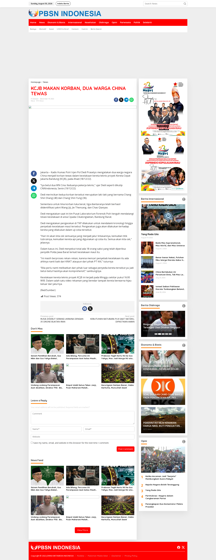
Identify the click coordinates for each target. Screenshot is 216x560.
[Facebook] (84, 308)
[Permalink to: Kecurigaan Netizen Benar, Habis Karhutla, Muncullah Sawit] (117, 373)
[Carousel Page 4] (166, 334)
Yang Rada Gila (150, 234)
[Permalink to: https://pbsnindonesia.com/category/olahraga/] (184, 306)
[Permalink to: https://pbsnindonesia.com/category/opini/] (184, 441)
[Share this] (116, 100)
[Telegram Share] (126, 100)
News (33, 101)
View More (82, 530)
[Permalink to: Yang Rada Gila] (163, 217)
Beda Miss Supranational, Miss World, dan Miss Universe (170, 244)
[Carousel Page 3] (163, 334)
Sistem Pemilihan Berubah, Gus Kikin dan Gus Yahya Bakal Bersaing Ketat (46, 357)
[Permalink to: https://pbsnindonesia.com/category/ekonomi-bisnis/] (184, 345)
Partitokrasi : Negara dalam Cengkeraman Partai (159, 497)
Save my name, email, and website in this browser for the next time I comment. (71, 442)
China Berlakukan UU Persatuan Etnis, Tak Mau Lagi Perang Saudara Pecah (170, 273)
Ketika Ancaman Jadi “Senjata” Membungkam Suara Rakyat (160, 477)
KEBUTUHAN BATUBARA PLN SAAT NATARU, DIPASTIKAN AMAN (112, 319)
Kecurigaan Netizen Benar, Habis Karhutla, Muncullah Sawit (117, 386)
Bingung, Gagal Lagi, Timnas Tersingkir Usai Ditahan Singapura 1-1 (162, 326)
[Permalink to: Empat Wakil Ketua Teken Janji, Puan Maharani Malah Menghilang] (82, 373)
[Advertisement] (108, 54)
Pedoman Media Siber (98, 556)
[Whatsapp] (131, 100)
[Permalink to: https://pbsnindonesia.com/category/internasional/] (184, 199)
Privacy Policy (131, 556)
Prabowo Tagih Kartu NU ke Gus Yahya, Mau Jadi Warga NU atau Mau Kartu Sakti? (117, 357)
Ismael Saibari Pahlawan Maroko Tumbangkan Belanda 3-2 (170, 287)
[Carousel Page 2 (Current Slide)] (159, 334)
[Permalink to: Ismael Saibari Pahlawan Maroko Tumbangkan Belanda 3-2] (147, 291)
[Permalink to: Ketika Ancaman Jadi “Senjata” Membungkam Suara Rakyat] (163, 460)
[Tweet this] (121, 100)
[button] (184, 3)
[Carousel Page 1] (156, 334)
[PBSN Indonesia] (65, 13)
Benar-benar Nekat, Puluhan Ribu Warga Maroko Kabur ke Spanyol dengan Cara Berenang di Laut (170, 258)
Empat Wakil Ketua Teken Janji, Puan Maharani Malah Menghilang (81, 386)
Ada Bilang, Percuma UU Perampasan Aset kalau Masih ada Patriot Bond (81, 357)
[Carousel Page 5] (170, 334)
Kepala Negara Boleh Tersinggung (162, 484)
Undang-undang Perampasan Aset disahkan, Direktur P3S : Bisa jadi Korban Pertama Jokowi (47, 386)
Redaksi (80, 556)
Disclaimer (116, 556)
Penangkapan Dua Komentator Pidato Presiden (164, 505)
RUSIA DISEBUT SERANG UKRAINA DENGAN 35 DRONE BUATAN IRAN (61, 319)
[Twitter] (90, 308)
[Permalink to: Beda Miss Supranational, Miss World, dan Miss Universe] (147, 247)
